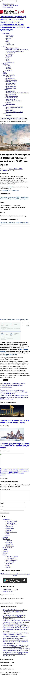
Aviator (11, 169)
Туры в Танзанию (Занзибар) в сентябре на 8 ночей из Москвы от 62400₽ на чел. (16, 628)
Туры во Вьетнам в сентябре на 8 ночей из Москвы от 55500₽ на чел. (15, 646)
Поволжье (8, 38)
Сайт (1, 509)
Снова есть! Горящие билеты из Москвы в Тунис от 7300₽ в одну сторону (16, 621)
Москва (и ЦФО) (10, 35)
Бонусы (5, 73)
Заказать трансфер (11, 83)
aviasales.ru (15, 190)
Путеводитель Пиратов (10, 5)
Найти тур (8, 76)
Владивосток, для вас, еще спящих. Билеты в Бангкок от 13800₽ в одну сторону (14, 617)
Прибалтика (10, 528)
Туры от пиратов (8, 4)
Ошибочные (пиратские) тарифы (14, 100)
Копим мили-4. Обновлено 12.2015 (14, 112)
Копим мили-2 (9, 108)
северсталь (13, 385)
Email (1, 506)
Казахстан (8, 68)
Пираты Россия (8, 7)
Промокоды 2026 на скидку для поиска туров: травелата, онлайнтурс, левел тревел (17, 50)
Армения (8, 67)
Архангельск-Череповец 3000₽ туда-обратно (14, 199)
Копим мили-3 (9, 110)
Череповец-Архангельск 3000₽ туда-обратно (14, 197)
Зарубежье (5, 64)
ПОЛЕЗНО (5, 89)
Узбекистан (9, 70)
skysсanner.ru (6, 190)
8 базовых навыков (11, 94)
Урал (7, 40)
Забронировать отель (11, 80)
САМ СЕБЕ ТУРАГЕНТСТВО (9, 75)
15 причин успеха (10, 104)
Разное (5, 551)
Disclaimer (8, 115)
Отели (4, 72)
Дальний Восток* (10, 62)
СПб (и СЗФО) (9, 36)
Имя (1, 503)
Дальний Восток (10, 44)
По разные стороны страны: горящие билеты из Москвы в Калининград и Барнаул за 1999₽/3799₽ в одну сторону (14, 472)
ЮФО (7, 41)
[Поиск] (0, 1)
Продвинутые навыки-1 (12, 96)
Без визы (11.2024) (10, 91)
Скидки (5, 553)
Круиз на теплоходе (11, 84)
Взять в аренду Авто (11, 88)
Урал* (7, 57)
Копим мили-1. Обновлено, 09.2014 (14, 107)
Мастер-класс (7, 548)
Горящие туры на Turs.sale (12, 48)
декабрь (14, 383)
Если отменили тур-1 (11, 99)
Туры (4, 46)
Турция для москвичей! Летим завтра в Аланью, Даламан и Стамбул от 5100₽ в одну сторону (15, 641)
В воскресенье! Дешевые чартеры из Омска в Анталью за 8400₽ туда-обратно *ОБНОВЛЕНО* (14, 391)
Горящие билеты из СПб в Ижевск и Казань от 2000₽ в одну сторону (14, 421)
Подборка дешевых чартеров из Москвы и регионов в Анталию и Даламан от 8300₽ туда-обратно (14, 397)
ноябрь (23, 383)
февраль (20, 385)
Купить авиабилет (10, 78)
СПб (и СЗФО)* (10, 54)
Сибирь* (8, 60)
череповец (3, 387)
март (18, 383)
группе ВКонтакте (11, 355)
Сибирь (8, 43)
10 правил (8, 102)
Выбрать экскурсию (11, 86)
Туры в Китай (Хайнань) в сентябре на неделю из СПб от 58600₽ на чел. (15, 611)
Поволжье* (9, 56)
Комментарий (5, 490)
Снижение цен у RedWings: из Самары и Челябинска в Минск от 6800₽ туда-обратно (15, 446)
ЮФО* (7, 59)
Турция (8, 65)
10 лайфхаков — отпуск (12, 97)
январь (9, 387)
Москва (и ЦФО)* (10, 52)
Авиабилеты (6, 33)
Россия (8, 385)
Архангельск (7, 383)
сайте (10, 187)
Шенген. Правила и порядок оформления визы (17, 92)
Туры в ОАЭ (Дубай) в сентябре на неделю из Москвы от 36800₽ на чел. (16, 649)
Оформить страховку (11, 81)
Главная (2, 118)
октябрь (2, 385)
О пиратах (5, 113)
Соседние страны (11, 532)
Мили (4, 105)
